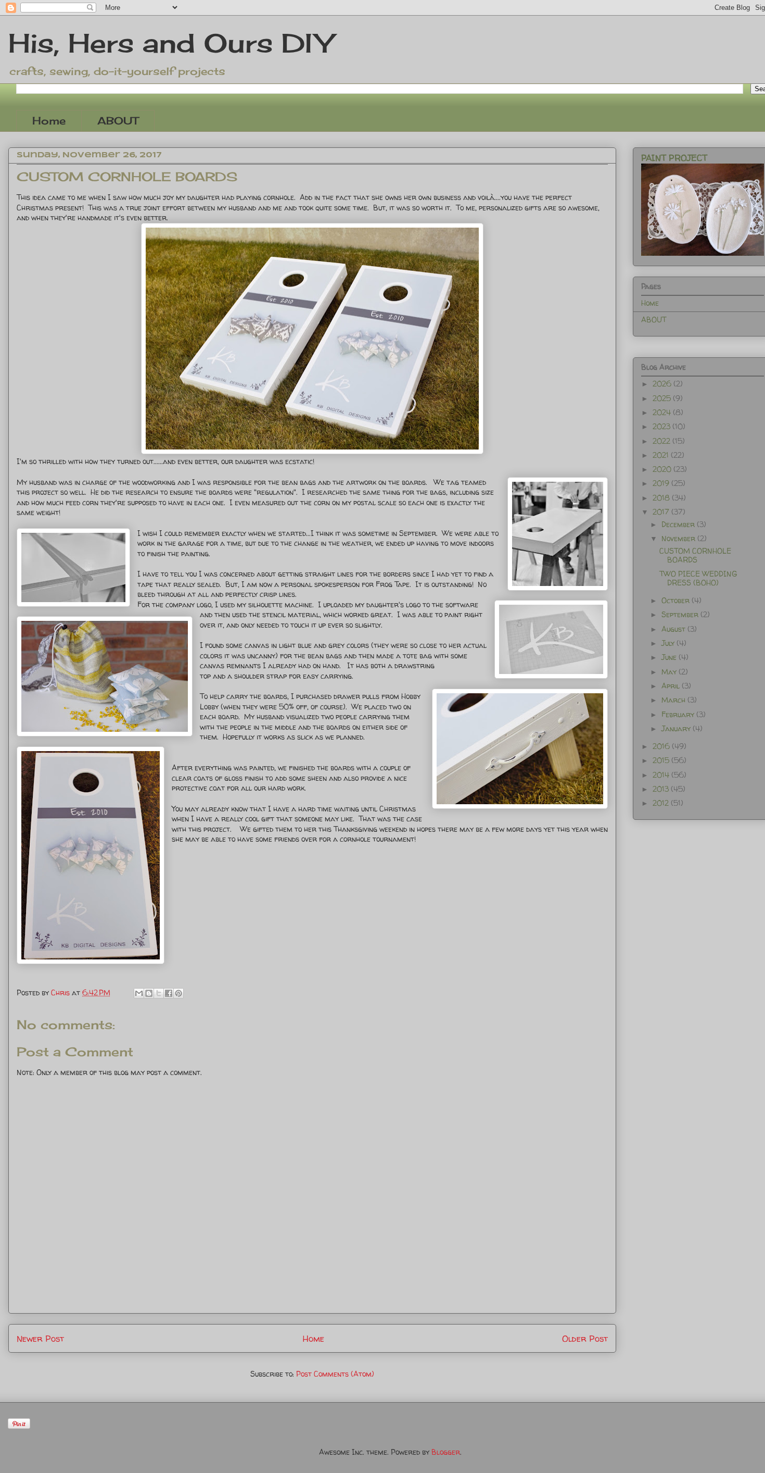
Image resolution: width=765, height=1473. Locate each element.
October (676, 600)
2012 (662, 803)
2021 (662, 455)
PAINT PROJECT (674, 158)
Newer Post (40, 1338)
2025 (663, 398)
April (671, 686)
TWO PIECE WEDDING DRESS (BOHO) (698, 578)
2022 (662, 441)
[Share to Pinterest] (178, 993)
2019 (662, 483)
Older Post (585, 1338)
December (679, 524)
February (678, 714)
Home (49, 120)
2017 (662, 512)
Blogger (445, 1452)
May (670, 672)
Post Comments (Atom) (335, 1374)
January (677, 728)
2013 (662, 789)
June (670, 657)
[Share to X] (159, 993)
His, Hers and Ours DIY (170, 43)
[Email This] (139, 993)
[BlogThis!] (149, 993)
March (674, 700)
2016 (662, 746)
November (679, 538)
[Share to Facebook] (168, 993)
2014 (662, 775)
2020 (663, 469)
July (669, 643)
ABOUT (117, 120)
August (674, 629)
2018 (662, 498)
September (680, 614)
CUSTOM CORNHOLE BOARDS (695, 555)
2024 (663, 412)
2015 (662, 760)
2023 (662, 426)
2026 (663, 384)
